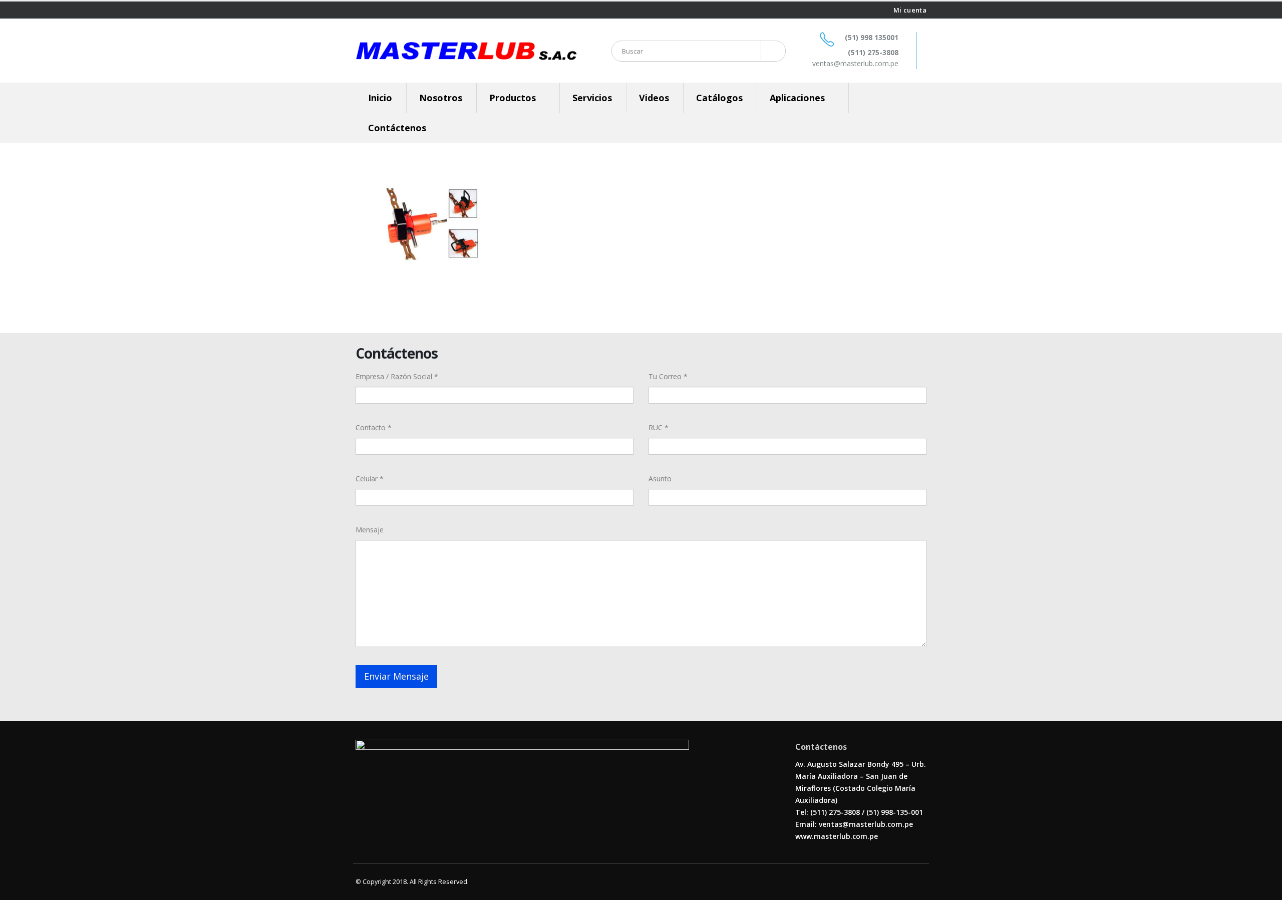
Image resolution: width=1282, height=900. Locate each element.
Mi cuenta (909, 10)
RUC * (659, 427)
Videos (654, 98)
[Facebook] (359, 10)
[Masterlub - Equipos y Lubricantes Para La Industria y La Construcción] (466, 51)
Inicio (380, 98)
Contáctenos (397, 128)
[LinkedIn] (384, 10)
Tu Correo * (668, 376)
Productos (512, 98)
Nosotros (440, 98)
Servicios (592, 98)
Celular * (370, 478)
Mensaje (370, 529)
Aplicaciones (797, 98)
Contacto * (374, 427)
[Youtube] (372, 10)
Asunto (660, 478)
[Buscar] (771, 51)
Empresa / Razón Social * (397, 376)
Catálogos (719, 98)
